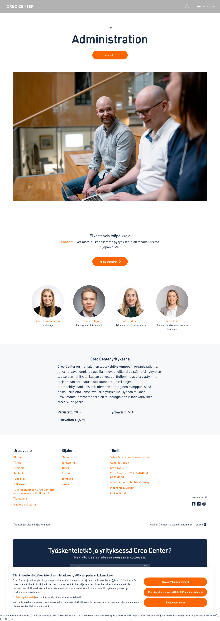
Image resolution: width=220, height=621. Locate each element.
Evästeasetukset (175, 602)
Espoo (66, 473)
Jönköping (68, 462)
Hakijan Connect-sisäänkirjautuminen (171, 524)
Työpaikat (19, 478)
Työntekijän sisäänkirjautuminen (31, 524)
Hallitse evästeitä (24, 504)
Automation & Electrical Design (130, 482)
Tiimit (17, 462)
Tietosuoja (20, 498)
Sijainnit (18, 468)
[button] (186, 6)
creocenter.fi (199, 497)
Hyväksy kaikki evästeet (175, 581)
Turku (65, 468)
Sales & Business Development (130, 457)
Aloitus (17, 457)
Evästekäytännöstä (23, 597)
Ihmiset (18, 473)
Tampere (67, 478)
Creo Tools (117, 468)
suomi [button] (201, 524)
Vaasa (65, 484)
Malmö (66, 457)
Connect (67, 242)
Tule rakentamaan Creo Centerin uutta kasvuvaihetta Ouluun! (34, 491)
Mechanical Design (122, 487)
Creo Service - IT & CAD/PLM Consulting (129, 475)
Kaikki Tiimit (118, 493)
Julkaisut (19, 484)
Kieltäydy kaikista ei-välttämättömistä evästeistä (175, 592)
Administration (119, 462)
